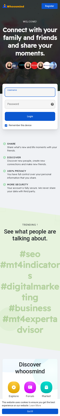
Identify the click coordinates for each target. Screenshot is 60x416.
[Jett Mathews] (53, 65)
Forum (30, 396)
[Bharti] (28, 65)
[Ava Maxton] (40, 65)
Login (30, 116)
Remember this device (20, 125)
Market (46, 396)
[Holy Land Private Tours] (15, 65)
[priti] (9, 65)
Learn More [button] (35, 405)
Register (49, 6)
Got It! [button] (30, 411)
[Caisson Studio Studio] (21, 65)
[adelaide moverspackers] (47, 65)
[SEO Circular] (34, 65)
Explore (14, 396)
